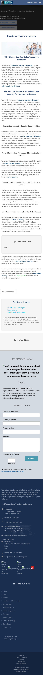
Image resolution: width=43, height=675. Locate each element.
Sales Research (8, 607)
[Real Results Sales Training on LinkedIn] (19, 568)
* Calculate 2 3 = (11, 455)
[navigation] (40, 2)
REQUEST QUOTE (8, 291)
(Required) (11, 463)
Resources (21, 661)
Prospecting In (12, 310)
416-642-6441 (21, 276)
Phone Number (8, 428)
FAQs (4, 594)
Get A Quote (7, 624)
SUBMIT (33, 458)
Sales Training (7, 617)
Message (6, 436)
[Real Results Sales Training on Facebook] (5, 568)
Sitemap (21, 655)
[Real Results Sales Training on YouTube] (32, 568)
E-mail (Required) (9, 420)
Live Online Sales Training (11, 601)
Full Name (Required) (10, 411)
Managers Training (9, 621)
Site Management (21, 663)
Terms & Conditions (21, 657)
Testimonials (7, 604)
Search (5, 598)
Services (6, 614)
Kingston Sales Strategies (16, 308)
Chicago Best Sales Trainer (16, 312)
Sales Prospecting (9, 611)
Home (5, 591)
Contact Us (7, 627)
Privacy (22, 659)
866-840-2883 (17, 522)
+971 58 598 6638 (16, 552)
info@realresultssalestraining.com (13, 471)
